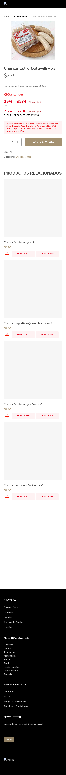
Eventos (8, 617)
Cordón (7, 648)
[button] (60, 3)
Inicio (6, 16)
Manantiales (10, 655)
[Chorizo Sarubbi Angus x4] (33, 208)
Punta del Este (11, 670)
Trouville (8, 674)
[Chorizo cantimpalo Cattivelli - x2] (33, 451)
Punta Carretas (12, 667)
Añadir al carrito (43, 142)
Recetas (8, 627)
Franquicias (9, 612)
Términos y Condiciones (16, 706)
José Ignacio (10, 652)
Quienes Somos (12, 607)
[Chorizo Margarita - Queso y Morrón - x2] (33, 289)
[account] (47, 4)
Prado (7, 663)
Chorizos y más (20, 16)
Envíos (7, 696)
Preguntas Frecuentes (15, 701)
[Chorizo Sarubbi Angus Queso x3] (33, 370)
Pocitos (8, 659)
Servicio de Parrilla (13, 622)
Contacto (9, 691)
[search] (41, 4)
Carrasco (8, 644)
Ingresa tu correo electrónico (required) (23, 724)
